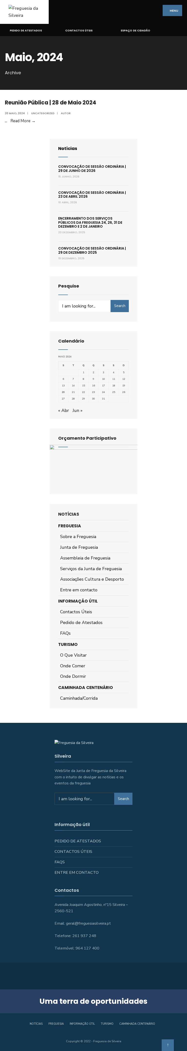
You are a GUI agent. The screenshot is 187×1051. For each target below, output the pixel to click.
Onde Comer (72, 666)
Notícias (67, 148)
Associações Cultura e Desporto (92, 579)
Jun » (78, 410)
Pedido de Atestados (26, 30)
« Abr (63, 410)
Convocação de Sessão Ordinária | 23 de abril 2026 (92, 194)
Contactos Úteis (79, 30)
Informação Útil (78, 601)
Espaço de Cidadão (135, 30)
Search (119, 305)
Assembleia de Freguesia (85, 558)
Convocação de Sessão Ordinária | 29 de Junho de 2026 (92, 168)
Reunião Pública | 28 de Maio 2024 (50, 102)
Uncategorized (43, 113)
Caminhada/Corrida (79, 698)
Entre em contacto (78, 590)
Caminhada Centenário (85, 687)
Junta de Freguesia (79, 547)
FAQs (65, 633)
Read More (23, 121)
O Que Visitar (73, 655)
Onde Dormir (73, 676)
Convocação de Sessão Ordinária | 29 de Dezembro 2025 (92, 250)
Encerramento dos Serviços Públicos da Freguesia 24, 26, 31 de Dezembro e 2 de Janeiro (90, 222)
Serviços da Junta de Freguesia (91, 569)
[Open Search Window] (180, 30)
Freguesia (69, 526)
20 (63, 392)
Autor (66, 113)
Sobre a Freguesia (78, 536)
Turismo (68, 644)
